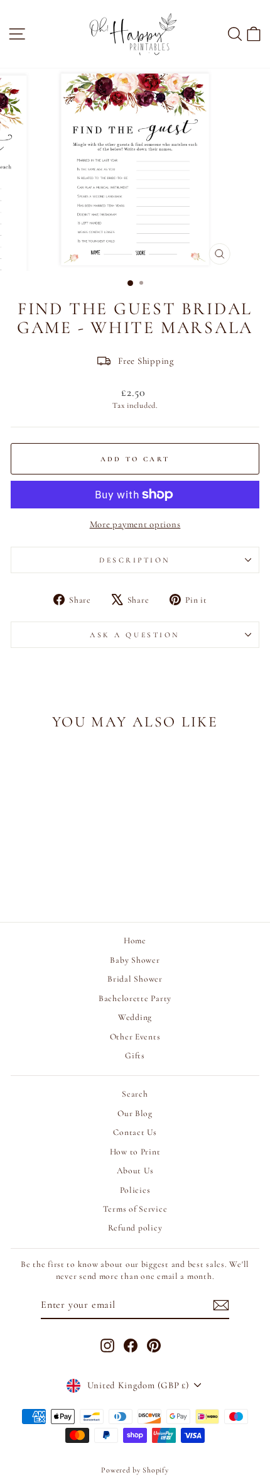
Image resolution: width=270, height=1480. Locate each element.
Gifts (135, 1055)
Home (135, 940)
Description (135, 560)
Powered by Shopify (134, 1470)
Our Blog (135, 1113)
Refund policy (135, 1227)
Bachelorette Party (135, 998)
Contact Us (134, 1132)
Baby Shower (134, 960)
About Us (135, 1170)
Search (135, 1093)
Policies (135, 1190)
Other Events (135, 1036)
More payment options (135, 524)
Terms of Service (135, 1208)
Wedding (135, 1017)
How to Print (135, 1151)
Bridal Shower (135, 978)
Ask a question (135, 634)
